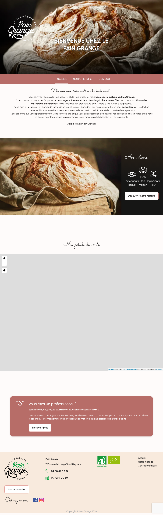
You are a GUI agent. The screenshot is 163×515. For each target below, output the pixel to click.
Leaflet (111, 369)
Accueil (62, 78)
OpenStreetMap (130, 369)
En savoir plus (40, 427)
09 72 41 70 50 (59, 477)
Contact (104, 78)
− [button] (4, 263)
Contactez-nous (147, 465)
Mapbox (159, 369)
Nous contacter (17, 489)
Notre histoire (82, 78)
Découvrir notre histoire (141, 195)
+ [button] (4, 258)
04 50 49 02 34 (59, 471)
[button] (4, 270)
